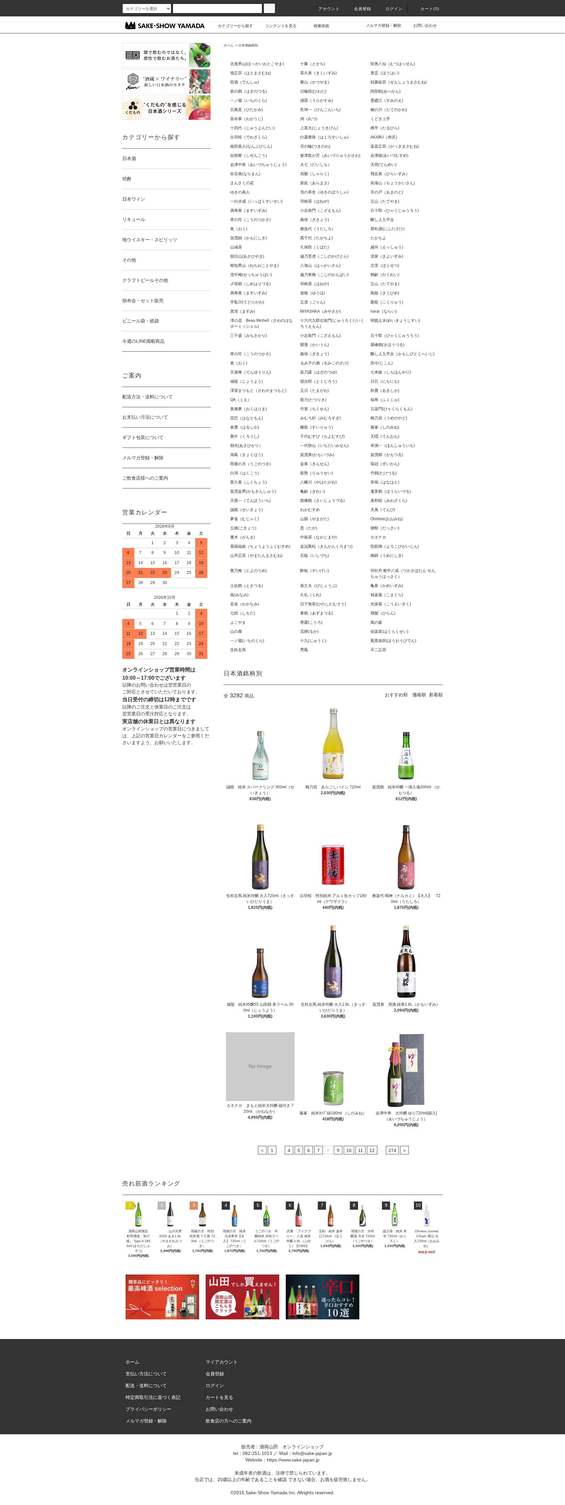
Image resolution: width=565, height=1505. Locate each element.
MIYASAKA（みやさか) (320, 311)
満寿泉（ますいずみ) (248, 210)
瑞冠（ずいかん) (384, 464)
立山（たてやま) (384, 201)
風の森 (376, 622)
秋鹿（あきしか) (384, 390)
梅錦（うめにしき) (386, 555)
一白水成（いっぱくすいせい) (256, 201)
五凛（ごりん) (312, 302)
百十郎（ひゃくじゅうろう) (394, 210)
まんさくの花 (242, 183)
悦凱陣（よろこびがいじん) (394, 546)
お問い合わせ (425, 25)
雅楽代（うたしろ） (317, 229)
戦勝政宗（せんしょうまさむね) (398, 82)
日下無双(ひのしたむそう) (323, 604)
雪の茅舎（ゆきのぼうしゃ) (324, 192)
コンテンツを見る (281, 26)
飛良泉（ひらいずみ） (390, 174)
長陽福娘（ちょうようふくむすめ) (260, 546)
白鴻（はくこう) (244, 473)
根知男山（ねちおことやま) (254, 265)
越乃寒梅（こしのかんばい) (324, 274)
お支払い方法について (145, 417)
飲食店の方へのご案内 (228, 1420)
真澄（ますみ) (242, 311)
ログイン (394, 9)
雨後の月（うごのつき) (250, 464)
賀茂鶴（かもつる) (386, 454)
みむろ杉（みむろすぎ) (320, 418)
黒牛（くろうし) (244, 436)
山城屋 (236, 247)
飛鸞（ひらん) (382, 613)
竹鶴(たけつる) (383, 473)
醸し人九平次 (382, 219)
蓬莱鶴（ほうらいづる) (390, 491)
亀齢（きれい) (312, 491)
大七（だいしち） (316, 164)
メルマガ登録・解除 (383, 25)
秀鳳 (304, 650)
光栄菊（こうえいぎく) (390, 604)
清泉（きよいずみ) (386, 256)
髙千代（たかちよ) (316, 238)
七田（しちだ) (242, 613)
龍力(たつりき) (313, 399)
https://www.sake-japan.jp (293, 1459)
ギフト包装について (142, 437)
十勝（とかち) (312, 64)
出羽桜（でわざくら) (248, 137)
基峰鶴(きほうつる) (387, 344)
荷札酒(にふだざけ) (387, 229)
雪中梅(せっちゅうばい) (251, 274)
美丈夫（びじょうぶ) (318, 585)
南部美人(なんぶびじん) (251, 146)
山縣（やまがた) (314, 519)
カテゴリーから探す (235, 26)
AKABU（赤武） (385, 137)
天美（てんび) (382, 509)
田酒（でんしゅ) (244, 82)
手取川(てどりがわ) (247, 302)
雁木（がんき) (242, 537)
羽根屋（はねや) (314, 201)
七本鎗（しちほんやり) (390, 372)
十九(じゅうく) (313, 640)
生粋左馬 (238, 650)
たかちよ (378, 238)
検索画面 (321, 26)
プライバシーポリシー (148, 1409)
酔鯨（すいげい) (314, 570)
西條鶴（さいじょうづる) (322, 500)
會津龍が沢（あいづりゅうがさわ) (330, 155)
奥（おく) (238, 229)
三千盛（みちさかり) (248, 335)
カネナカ (378, 537)
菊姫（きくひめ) (384, 293)
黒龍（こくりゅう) (386, 302)
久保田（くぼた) (314, 247)
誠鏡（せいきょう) (246, 509)
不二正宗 (378, 650)
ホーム (228, 45)
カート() (429, 9)
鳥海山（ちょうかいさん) (392, 183)
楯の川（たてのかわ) (388, 109)
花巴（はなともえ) (246, 418)
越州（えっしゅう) (386, 247)
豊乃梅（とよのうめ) (248, 570)
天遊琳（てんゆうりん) (250, 372)
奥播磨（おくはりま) (248, 409)
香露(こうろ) (311, 622)
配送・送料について (146, 1385)
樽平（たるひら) (384, 128)
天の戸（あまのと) (386, 192)
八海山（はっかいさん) (320, 265)
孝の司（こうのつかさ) (250, 219)
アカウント (329, 9)
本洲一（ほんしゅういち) (392, 445)
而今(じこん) (381, 363)
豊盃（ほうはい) (384, 73)
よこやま (238, 622)
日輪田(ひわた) (313, 91)
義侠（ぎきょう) (314, 219)
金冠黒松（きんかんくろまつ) (326, 546)
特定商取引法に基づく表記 (153, 1397)
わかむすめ (310, 509)
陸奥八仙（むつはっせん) (392, 64)
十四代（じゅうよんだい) (252, 128)
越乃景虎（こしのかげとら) (324, 256)
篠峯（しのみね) (384, 427)
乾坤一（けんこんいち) (320, 109)
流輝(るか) (309, 631)
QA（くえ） (240, 399)
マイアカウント (222, 1362)
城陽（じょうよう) (246, 381)
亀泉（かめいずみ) (386, 585)
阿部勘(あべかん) (385, 91)
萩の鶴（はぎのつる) (248, 91)
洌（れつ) (308, 119)
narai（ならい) (383, 311)
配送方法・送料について (147, 396)
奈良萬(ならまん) (245, 174)
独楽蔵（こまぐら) (386, 595)
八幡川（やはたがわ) (318, 482)
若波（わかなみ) (244, 604)
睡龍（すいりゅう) (316, 427)
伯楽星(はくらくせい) (389, 631)
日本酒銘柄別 (248, 45)
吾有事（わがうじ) (246, 119)
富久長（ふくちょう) (248, 482)
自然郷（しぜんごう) (248, 155)
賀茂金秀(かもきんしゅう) (253, 491)
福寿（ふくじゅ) (384, 399)
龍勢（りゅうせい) (316, 473)
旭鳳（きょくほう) (246, 454)
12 (372, 1150)
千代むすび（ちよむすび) (322, 436)
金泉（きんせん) (314, 464)
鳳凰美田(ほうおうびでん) (393, 640)
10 (348, 1150)
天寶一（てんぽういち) (250, 500)
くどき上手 (380, 119)
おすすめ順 (396, 694)
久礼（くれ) (310, 595)
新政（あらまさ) (314, 183)
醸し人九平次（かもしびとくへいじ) (402, 354)
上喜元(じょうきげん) (319, 128)
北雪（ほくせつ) (384, 265)
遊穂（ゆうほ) (312, 293)
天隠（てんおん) (384, 436)
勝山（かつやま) (314, 82)
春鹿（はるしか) (244, 427)
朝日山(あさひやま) (247, 256)
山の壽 (236, 631)
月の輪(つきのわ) (315, 146)
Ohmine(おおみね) (386, 519)
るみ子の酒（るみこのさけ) (324, 363)
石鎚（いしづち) (314, 555)
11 (360, 1150)
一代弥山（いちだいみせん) (324, 445)
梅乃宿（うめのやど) (388, 418)
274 (392, 1150)
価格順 (419, 694)
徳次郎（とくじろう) (318, 381)
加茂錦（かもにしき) (248, 238)
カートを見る (219, 1397)
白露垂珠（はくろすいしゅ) (324, 137)
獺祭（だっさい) (384, 528)
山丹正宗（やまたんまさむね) (256, 555)
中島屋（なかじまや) (318, 537)
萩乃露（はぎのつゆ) (318, 372)
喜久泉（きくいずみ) (318, 73)
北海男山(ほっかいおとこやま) (257, 64)
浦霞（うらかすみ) (316, 100)
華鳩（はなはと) (384, 482)
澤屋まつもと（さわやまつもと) (258, 390)
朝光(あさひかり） (246, 445)
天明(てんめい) (383, 164)
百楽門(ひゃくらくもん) (391, 409)
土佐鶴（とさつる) (246, 585)
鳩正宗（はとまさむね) (250, 73)
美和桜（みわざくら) (388, 500)
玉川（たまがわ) (314, 390)
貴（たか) (308, 528)
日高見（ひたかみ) (246, 109)
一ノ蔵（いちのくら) (248, 100)
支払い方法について (146, 1373)
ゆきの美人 (240, 192)
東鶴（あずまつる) (316, 613)
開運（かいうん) (314, 344)
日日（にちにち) (384, 381)
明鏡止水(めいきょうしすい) (395, 320)
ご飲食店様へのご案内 (145, 478)
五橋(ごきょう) (243, 528)
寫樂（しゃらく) (314, 174)
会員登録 (362, 9)
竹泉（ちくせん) (314, 409)
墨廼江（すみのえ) (386, 100)
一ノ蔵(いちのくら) (247, 640)
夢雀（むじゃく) (244, 519)
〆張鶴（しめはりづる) (250, 284)
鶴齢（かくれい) (384, 274)
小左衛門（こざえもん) (320, 210)
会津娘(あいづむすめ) (389, 155)
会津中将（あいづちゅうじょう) (258, 164)
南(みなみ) (239, 595)
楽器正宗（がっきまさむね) (394, 146)
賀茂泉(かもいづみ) (317, 454)
